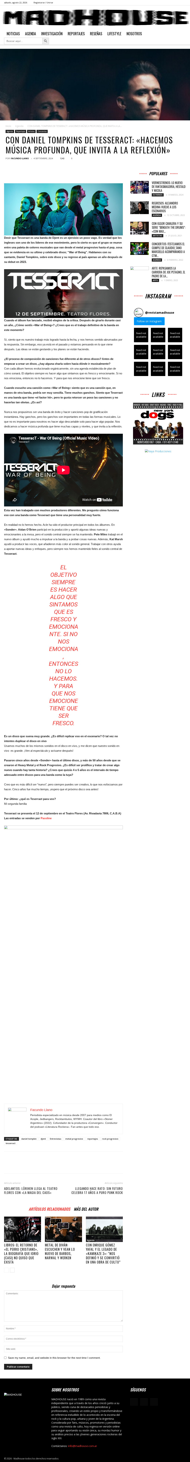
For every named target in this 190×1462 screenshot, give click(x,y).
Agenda (30, 33)
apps (155, 280)
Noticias (13, 33)
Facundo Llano (20, 158)
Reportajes (76, 33)
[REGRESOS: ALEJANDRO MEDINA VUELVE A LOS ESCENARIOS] (139, 207)
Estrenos (50, 1240)
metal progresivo (74, 1138)
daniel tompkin (29, 1138)
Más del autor (86, 1208)
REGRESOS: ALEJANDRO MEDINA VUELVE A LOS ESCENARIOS (165, 207)
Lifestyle (114, 33)
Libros (8, 1240)
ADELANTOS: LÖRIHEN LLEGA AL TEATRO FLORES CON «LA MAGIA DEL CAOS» (31, 1191)
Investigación (52, 33)
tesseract (10, 1143)
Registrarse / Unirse (43, 2)
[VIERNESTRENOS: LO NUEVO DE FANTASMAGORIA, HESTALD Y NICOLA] (139, 187)
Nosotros (134, 33)
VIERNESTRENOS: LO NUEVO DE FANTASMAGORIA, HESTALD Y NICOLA (169, 187)
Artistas (31, 131)
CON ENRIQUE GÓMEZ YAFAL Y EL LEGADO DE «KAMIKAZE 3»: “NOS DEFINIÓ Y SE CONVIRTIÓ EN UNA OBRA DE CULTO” (103, 1253)
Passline (46, 818)
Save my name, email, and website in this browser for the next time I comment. (54, 1357)
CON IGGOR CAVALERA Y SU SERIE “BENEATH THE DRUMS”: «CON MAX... (169, 227)
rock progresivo (110, 1138)
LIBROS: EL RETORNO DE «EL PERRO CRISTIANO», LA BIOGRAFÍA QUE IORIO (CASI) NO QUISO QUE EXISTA (21, 1253)
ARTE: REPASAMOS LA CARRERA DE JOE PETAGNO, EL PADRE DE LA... (168, 272)
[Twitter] (183, 2)
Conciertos (42, 131)
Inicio (8, 126)
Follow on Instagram (149, 321)
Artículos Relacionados (49, 1208)
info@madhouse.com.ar (82, 1446)
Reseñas (96, 33)
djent (43, 1138)
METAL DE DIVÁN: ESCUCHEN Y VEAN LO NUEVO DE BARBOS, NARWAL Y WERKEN (60, 1251)
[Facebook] (171, 2)
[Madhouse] (95, 17)
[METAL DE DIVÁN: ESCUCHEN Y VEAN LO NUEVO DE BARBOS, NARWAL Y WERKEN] (63, 1229)
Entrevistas (55, 1138)
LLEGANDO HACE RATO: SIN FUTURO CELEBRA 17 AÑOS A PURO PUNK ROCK (97, 1191)
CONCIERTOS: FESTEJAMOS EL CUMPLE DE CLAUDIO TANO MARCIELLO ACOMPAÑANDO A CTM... (168, 250)
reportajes (92, 1138)
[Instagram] (177, 2)
